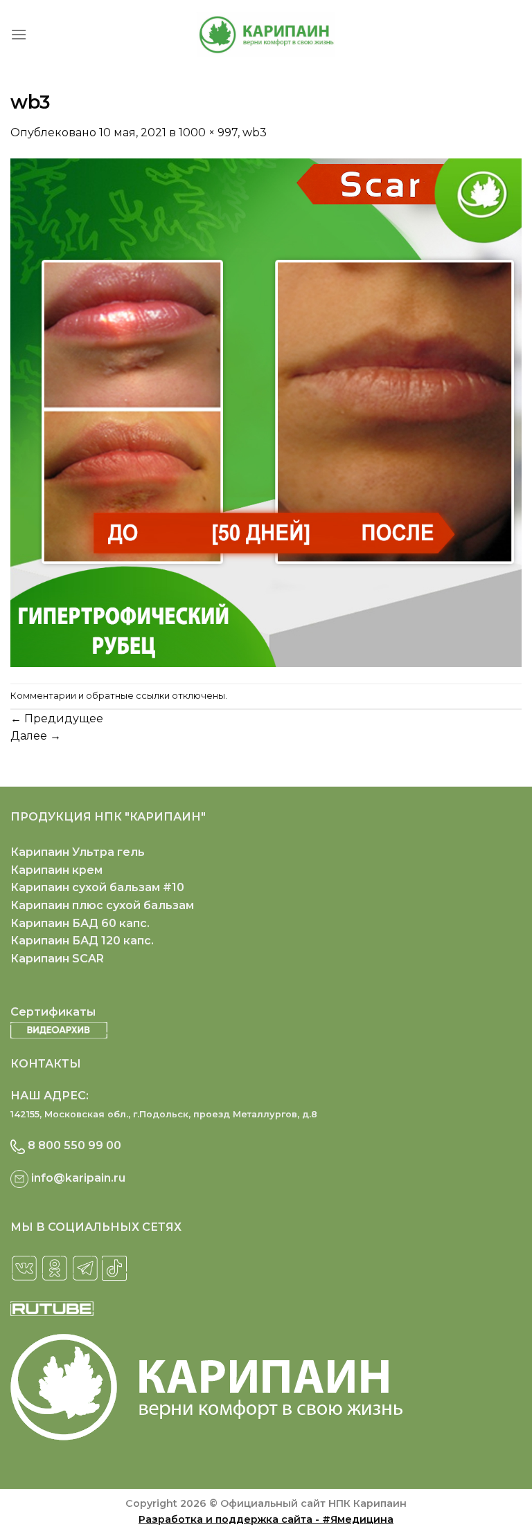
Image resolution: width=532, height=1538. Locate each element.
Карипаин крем (56, 870)
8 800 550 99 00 (74, 1145)
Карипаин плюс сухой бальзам (102, 905)
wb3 (254, 132)
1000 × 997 (208, 132)
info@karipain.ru (78, 1177)
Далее (35, 735)
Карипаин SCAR (57, 958)
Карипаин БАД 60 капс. (80, 923)
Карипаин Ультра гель (77, 852)
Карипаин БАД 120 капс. (82, 940)
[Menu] (18, 34)
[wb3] (266, 412)
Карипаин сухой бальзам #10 (97, 887)
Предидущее (56, 718)
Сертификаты (53, 1011)
